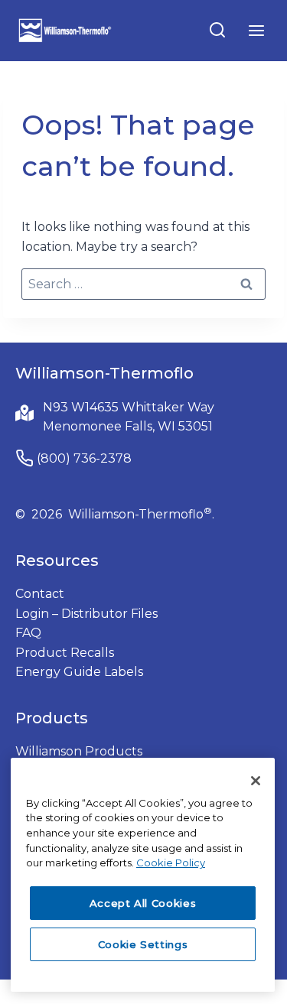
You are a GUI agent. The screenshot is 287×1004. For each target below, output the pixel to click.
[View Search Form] (217, 30)
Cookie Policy (170, 862)
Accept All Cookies (143, 903)
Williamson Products (78, 751)
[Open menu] (256, 30)
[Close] (255, 781)
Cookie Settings (143, 944)
